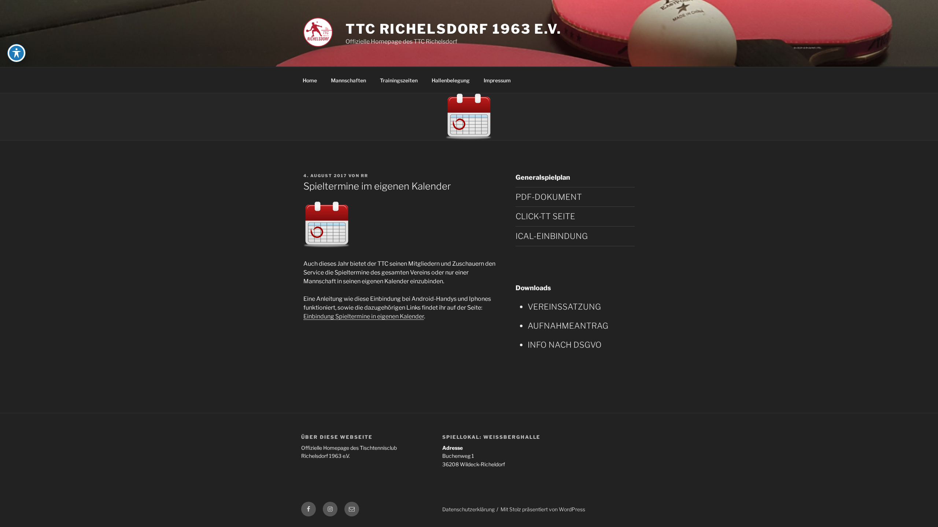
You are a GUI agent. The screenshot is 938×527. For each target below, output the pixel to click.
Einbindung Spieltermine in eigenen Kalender (363, 316)
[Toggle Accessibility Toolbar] (16, 53)
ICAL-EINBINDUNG (552, 236)
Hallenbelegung (451, 80)
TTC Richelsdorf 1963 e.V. (454, 29)
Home (310, 80)
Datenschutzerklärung (468, 509)
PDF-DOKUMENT (549, 197)
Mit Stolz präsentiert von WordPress (543, 509)
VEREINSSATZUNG (564, 306)
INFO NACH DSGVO (565, 345)
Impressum (497, 80)
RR (364, 175)
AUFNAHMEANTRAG (568, 325)
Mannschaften (348, 80)
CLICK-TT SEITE (545, 216)
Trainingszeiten (399, 80)
